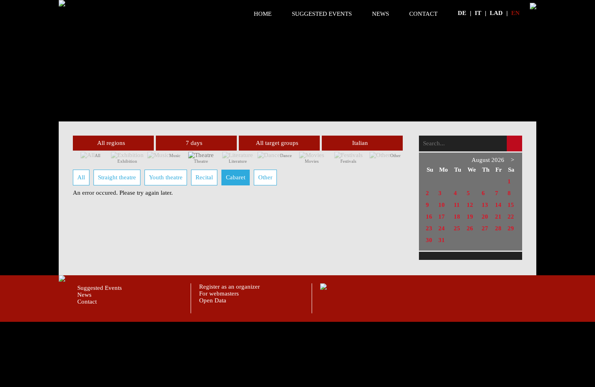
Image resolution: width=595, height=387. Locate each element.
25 (457, 228)
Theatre (201, 161)
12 (470, 205)
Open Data (212, 300)
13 (485, 205)
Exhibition (127, 161)
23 (429, 228)
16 (429, 216)
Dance (286, 155)
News (380, 14)
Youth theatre (166, 177)
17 (441, 216)
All (97, 155)
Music (175, 155)
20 (485, 216)
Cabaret (235, 177)
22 (511, 216)
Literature (238, 161)
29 (511, 228)
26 (470, 228)
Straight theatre (117, 177)
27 (485, 228)
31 (441, 240)
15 (511, 205)
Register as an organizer (229, 286)
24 (441, 228)
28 (498, 228)
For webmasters (219, 293)
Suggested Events (322, 14)
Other (395, 155)
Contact (423, 14)
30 (429, 240)
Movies (312, 161)
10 (441, 205)
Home (263, 14)
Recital (204, 177)
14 (498, 205)
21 (498, 216)
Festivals (348, 161)
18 (457, 216)
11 (457, 205)
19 (470, 216)
